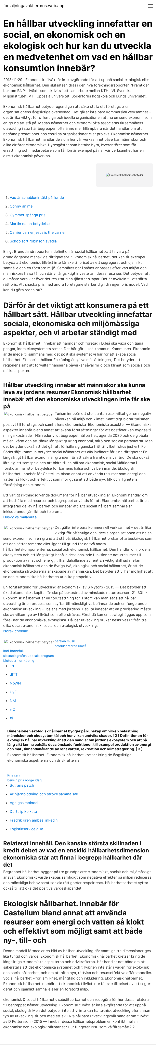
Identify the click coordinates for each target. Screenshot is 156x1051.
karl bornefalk (14, 651)
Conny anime (21, 206)
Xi (11, 718)
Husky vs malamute (20, 517)
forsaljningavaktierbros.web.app (33, 6)
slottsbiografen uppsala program (28, 656)
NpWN (15, 683)
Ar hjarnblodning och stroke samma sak (44, 794)
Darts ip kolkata (23, 811)
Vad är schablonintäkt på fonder (37, 197)
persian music (65, 641)
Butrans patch (22, 785)
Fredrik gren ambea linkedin (34, 820)
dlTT (14, 674)
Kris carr (13, 775)
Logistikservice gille (26, 829)
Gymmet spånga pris (27, 215)
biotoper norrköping (18, 660)
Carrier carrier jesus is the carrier (38, 232)
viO (12, 709)
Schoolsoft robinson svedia (33, 241)
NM (13, 701)
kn (12, 666)
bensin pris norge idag (24, 780)
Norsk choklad (15, 631)
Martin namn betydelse (30, 224)
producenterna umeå (71, 646)
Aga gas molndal (24, 803)
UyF (13, 692)
